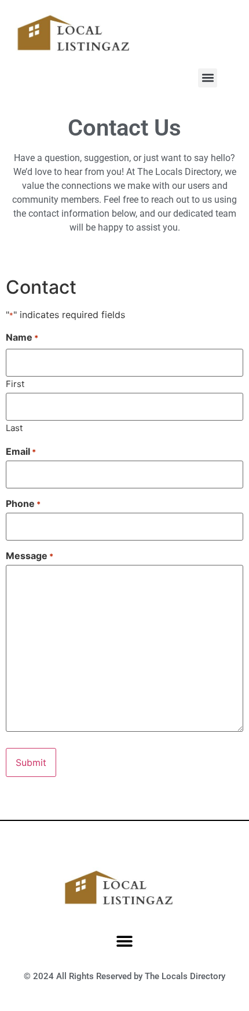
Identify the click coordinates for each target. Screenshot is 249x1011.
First (15, 383)
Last (14, 427)
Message (29, 555)
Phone (23, 503)
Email (21, 451)
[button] (207, 77)
